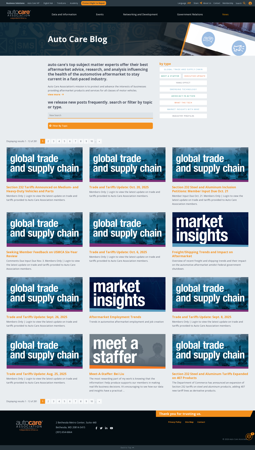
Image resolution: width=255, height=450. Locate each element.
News (225, 14)
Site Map (189, 422)
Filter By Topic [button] (60, 125)
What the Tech (183, 102)
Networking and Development (140, 14)
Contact (216, 3)
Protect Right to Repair (93, 3)
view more (54, 94)
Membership (227, 3)
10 (91, 141)
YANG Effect (183, 82)
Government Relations (190, 14)
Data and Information (64, 14)
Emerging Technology (183, 89)
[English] (185, 8)
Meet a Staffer (170, 76)
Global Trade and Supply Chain (183, 69)
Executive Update (194, 76)
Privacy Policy (174, 422)
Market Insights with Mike (183, 109)
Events (100, 14)
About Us (207, 3)
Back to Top (126, 447)
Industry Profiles (183, 116)
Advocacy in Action (183, 96)
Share (196, 3)
